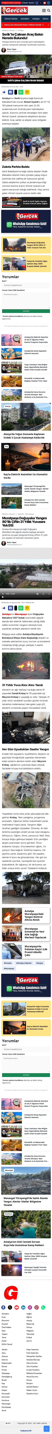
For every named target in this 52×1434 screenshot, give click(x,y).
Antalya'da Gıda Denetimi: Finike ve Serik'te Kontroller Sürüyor (24, 25)
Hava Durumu (32, 1376)
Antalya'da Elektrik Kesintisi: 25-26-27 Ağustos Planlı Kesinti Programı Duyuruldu (36, 339)
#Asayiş (39, 963)
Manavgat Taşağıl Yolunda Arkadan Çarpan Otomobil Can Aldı (35, 1270)
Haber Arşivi (31, 1390)
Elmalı (4, 1366)
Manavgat (6, 1403)
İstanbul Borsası (33, 1359)
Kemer (5, 1387)
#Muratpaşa (9, 968)
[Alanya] (26, 416)
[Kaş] (26, 456)
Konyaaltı (6, 1393)
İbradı (4, 1380)
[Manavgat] (26, 1180)
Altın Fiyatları (32, 1366)
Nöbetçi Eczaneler (34, 1373)
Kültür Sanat (7, 1344)
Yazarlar (31, 3)
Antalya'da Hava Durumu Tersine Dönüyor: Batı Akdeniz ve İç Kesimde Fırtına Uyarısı (36, 394)
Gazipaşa (6, 1373)
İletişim (29, 1383)
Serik (4, 1410)
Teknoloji (30, 1334)
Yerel (4, 1337)
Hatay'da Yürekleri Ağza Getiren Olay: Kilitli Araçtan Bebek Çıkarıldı (35, 1256)
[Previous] (2, 25)
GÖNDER (26, 311)
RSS (9, 1423)
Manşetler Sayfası (34, 1356)
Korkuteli (6, 1397)
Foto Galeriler (32, 1353)
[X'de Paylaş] (15, 92)
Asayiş (29, 1320)
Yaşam (4, 1334)
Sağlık (29, 1313)
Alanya (5, 1356)
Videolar (21, 514)
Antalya (21, 30)
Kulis (4, 1317)
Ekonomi (5, 1320)
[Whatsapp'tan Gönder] (20, 92)
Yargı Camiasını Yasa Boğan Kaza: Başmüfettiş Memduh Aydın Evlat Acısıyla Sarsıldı (35, 367)
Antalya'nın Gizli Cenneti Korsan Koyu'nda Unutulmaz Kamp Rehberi (36, 502)
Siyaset (5, 1324)
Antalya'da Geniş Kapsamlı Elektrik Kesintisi (35, 352)
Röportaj (30, 1324)
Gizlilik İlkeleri (32, 1387)
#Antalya (7, 963)
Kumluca (5, 1400)
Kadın (4, 1341)
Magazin (30, 1330)
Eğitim (29, 1317)
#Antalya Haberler (24, 963)
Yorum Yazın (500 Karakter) (13, 290)
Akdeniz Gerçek (8, 30)
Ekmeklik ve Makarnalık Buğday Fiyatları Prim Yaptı (35, 379)
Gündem (5, 1313)
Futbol (29, 1337)
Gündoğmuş (7, 1376)
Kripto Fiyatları (33, 1370)
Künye (29, 1380)
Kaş (3, 1383)
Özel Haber (6, 1327)
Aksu (4, 1353)
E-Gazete (25, 3)
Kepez (4, 1390)
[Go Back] (47, 1429)
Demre (5, 1359)
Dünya (29, 1327)
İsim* (4, 281)
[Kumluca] (26, 1224)
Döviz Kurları (32, 1363)
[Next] (48, 25)
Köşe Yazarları (32, 1349)
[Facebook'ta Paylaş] (10, 92)
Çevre (29, 1341)
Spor (4, 1330)
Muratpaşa (29, 514)
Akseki (4, 1349)
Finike (4, 1370)
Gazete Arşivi (32, 1393)
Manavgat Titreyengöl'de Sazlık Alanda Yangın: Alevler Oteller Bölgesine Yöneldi (36, 488)
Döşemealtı (7, 1363)
